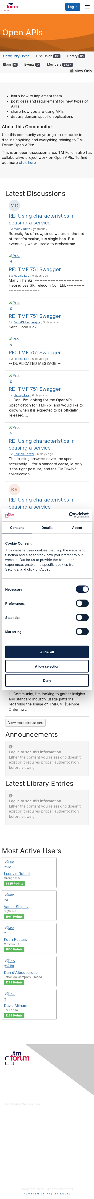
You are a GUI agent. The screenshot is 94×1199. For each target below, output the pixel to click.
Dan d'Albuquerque (27, 322)
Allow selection (47, 666)
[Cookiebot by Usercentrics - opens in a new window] (69, 515)
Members (59, 64)
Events (31, 64)
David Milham (15, 1005)
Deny (47, 680)
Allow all (47, 652)
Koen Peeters (15, 939)
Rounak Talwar (24, 454)
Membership (14, 1134)
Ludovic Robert (17, 873)
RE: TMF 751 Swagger (35, 269)
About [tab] (77, 527)
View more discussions (25, 723)
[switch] (82, 603)
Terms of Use (15, 1173)
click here (27, 162)
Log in (72, 7)
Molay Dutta (22, 229)
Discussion (47, 56)
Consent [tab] (17, 527)
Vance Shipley (16, 906)
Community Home (16, 56)
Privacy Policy (15, 1177)
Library (75, 56)
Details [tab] (47, 527)
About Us (12, 1169)
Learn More (14, 1138)
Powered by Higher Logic (47, 1193)
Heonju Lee (21, 275)
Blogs (9, 64)
